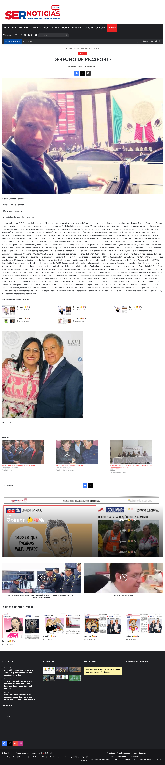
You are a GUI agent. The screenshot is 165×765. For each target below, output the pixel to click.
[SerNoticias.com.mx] (33, 12)
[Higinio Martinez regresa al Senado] (81, 452)
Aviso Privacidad (123, 753)
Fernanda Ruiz (75, 67)
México (55, 28)
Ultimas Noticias (20, 28)
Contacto (133, 753)
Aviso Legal (111, 753)
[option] (82, 526)
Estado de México (40, 28)
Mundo (65, 28)
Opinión (112, 28)
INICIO (6, 28)
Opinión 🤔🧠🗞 (23, 307)
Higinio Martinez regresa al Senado (70, 465)
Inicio (69, 48)
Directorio (142, 753)
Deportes (76, 28)
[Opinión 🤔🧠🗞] (8, 310)
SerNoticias (49, 753)
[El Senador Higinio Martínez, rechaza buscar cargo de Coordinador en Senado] (135, 452)
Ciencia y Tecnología (95, 28)
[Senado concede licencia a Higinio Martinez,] (27, 452)
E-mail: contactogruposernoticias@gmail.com (126, 756)
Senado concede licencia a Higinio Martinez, (19, 465)
